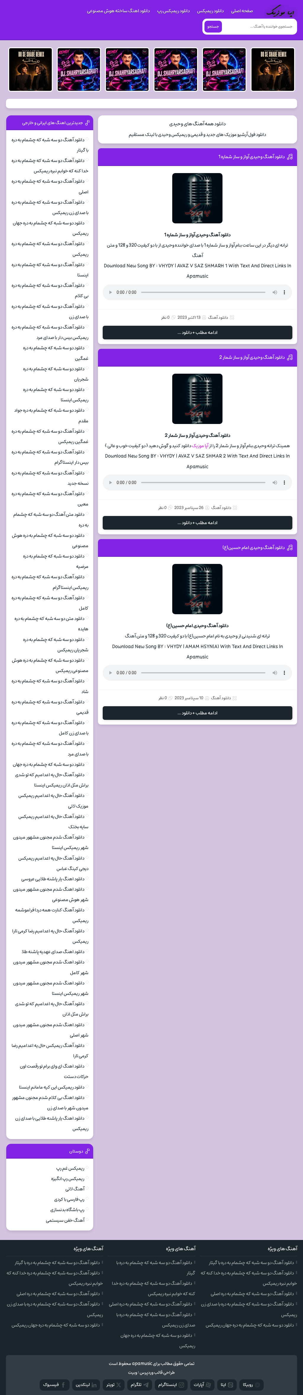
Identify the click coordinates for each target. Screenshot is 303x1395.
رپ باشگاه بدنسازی (67, 1210)
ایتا (223, 1384)
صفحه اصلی (242, 11)
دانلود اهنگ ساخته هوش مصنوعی (118, 11)
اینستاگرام (167, 1384)
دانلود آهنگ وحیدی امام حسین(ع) (254, 547)
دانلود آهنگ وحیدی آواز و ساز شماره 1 (251, 157)
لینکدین (83, 1384)
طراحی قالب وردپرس (157, 1372)
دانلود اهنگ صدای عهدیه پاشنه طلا (53, 952)
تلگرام (136, 1384)
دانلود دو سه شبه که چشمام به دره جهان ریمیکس (250, 1325)
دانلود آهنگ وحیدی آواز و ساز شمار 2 (252, 357)
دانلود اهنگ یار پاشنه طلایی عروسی (52, 879)
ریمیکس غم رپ (70, 1168)
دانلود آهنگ (218, 317)
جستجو (213, 26)
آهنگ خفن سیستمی (65, 1220)
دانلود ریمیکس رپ (173, 11)
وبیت (132, 1372)
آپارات (199, 1384)
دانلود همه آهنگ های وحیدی (197, 124)
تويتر (110, 1384)
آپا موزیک (200, 446)
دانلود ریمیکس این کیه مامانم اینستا (51, 1087)
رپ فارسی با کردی (69, 1199)
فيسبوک (51, 1384)
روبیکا (248, 1384)
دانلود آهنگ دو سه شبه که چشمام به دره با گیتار (251, 1263)
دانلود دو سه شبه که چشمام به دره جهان (48, 764)
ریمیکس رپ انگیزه (67, 1179)
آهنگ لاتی (74, 1189)
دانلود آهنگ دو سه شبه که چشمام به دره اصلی (252, 1294)
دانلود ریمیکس (210, 11)
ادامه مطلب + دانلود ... (197, 332)
